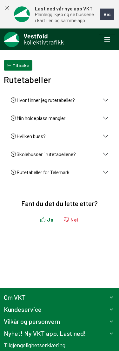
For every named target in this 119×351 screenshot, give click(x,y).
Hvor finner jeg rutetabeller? (46, 100)
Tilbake (20, 65)
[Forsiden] (34, 39)
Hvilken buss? (31, 136)
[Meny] (107, 39)
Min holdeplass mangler (41, 118)
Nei (74, 219)
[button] (59, 297)
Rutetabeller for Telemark (43, 172)
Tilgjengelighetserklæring (34, 345)
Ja (50, 219)
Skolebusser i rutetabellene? (46, 154)
